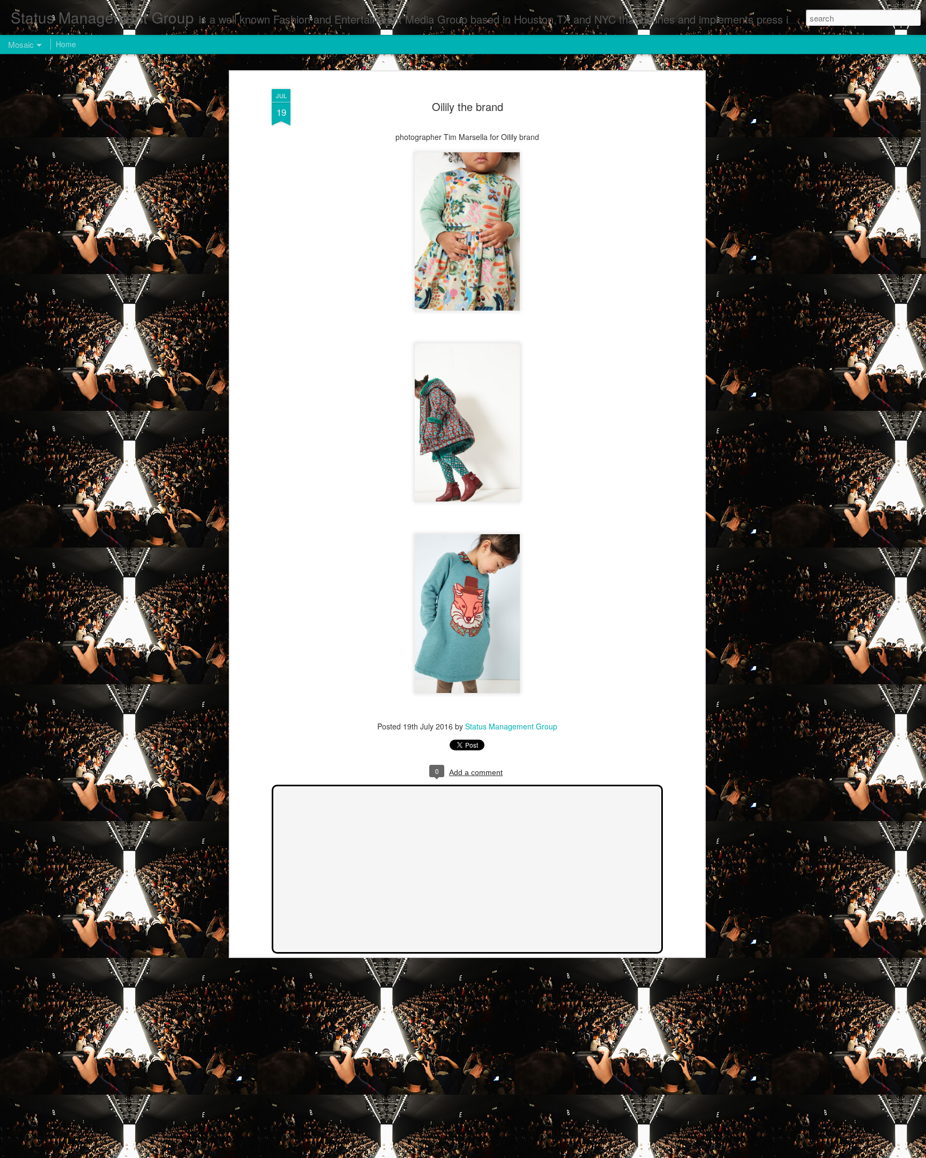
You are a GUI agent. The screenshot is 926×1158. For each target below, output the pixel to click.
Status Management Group (511, 726)
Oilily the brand (467, 106)
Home (66, 44)
